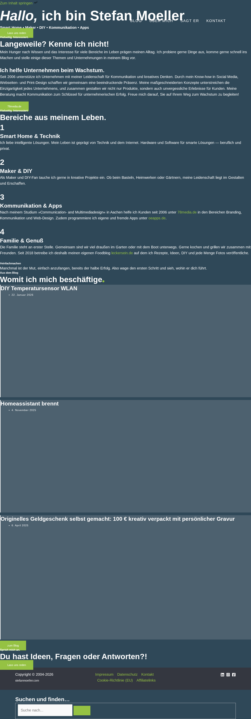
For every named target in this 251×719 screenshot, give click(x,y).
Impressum (104, 674)
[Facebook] (234, 675)
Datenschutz (127, 674)
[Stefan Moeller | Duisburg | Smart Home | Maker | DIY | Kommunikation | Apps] (26, 20)
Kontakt (147, 674)
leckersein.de (122, 253)
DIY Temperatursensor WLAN (39, 288)
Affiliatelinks (146, 680)
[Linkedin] (222, 675)
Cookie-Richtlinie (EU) (115, 680)
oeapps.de (157, 218)
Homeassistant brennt (30, 404)
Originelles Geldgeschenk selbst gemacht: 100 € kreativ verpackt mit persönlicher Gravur (118, 519)
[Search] (81, 710)
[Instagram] (228, 675)
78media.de (187, 212)
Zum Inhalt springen (17, 3)
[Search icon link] (234, 21)
